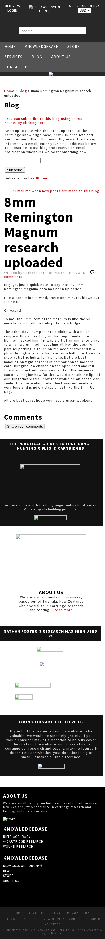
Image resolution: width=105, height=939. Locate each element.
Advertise (52, 924)
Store (73, 46)
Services (13, 56)
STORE (8, 875)
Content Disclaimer (84, 919)
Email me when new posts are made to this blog (57, 191)
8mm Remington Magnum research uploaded (38, 232)
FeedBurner (38, 178)
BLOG (7, 871)
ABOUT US (11, 881)
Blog (37, 56)
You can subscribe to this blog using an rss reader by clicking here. (43, 120)
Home (10, 46)
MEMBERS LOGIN (12, 8)
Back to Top (36, 913)
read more (64, 610)
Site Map (56, 913)
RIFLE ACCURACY (17, 836)
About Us (61, 56)
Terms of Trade (17, 919)
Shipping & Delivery (49, 919)
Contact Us (17, 67)
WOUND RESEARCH (18, 846)
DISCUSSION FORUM (22, 866)
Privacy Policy (78, 913)
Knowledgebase (41, 46)
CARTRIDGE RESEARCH (23, 841)
